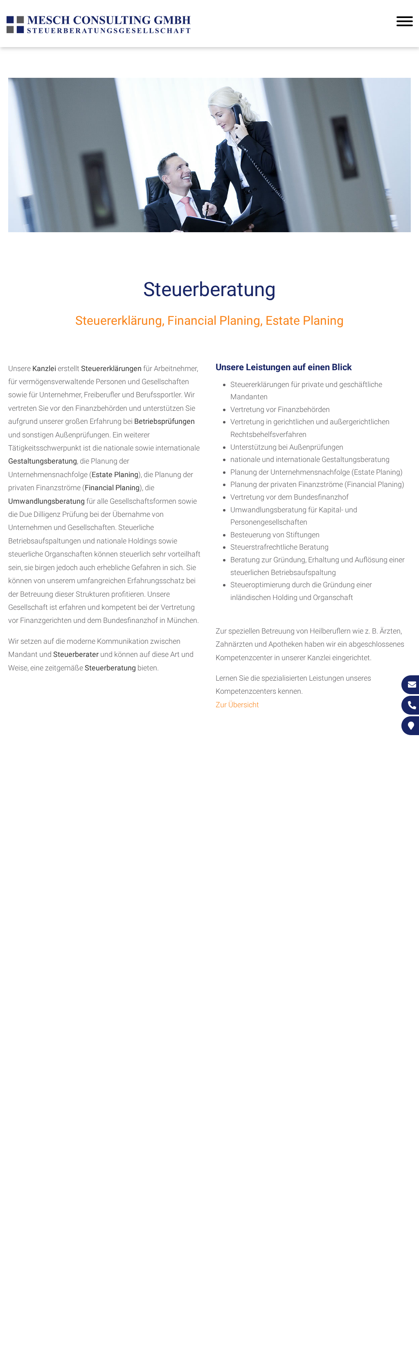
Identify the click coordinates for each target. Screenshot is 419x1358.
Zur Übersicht (237, 704)
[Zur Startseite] (99, 32)
